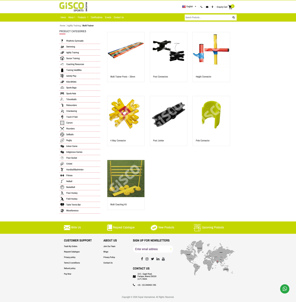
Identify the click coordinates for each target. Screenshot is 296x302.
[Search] (234, 17)
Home (63, 17)
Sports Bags (71, 87)
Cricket (69, 163)
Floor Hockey (72, 193)
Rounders (70, 128)
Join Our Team (109, 246)
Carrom (69, 123)
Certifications (97, 17)
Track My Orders (70, 246)
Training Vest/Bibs (74, 70)
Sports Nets (71, 93)
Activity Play (71, 76)
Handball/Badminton (75, 169)
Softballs (70, 134)
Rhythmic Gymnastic (75, 41)
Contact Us (119, 17)
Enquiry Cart (225, 7)
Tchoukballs (71, 99)
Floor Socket (71, 158)
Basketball (70, 187)
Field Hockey (71, 199)
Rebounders (71, 105)
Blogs (105, 252)
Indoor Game (71, 146)
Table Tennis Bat (73, 204)
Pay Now (67, 274)
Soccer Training (73, 58)
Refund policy (69, 268)
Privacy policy (69, 257)
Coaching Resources (75, 64)
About (71, 17)
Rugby (69, 140)
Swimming (70, 46)
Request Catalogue (72, 252)
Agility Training (74, 25)
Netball (69, 181)
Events (108, 17)
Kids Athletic (71, 82)
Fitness (69, 175)
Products (82, 17)
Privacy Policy (109, 257)
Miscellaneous (72, 210)
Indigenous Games (74, 152)
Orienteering (71, 111)
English (190, 6)
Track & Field (72, 117)
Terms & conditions (72, 263)
